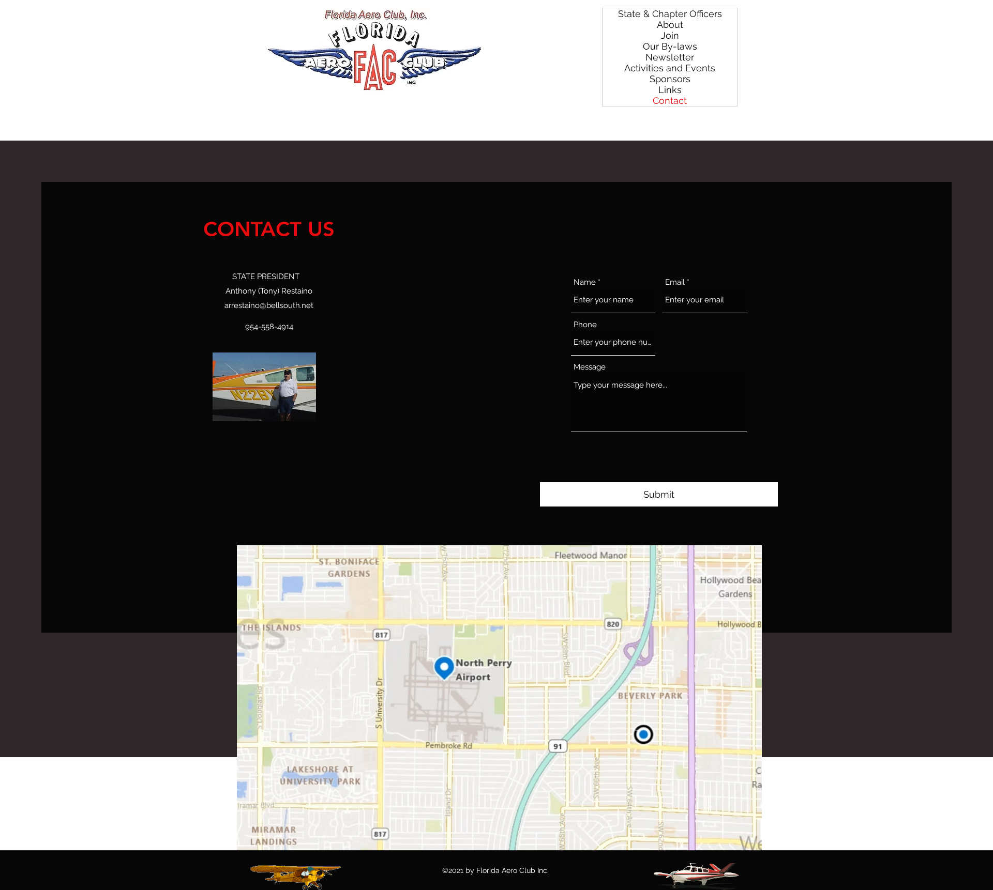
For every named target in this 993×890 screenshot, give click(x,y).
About (670, 24)
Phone (585, 325)
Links (670, 89)
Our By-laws (670, 46)
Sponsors (670, 78)
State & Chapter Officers (670, 13)
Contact (670, 100)
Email (675, 282)
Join (670, 35)
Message (590, 367)
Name (585, 282)
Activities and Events (669, 68)
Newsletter (669, 57)
